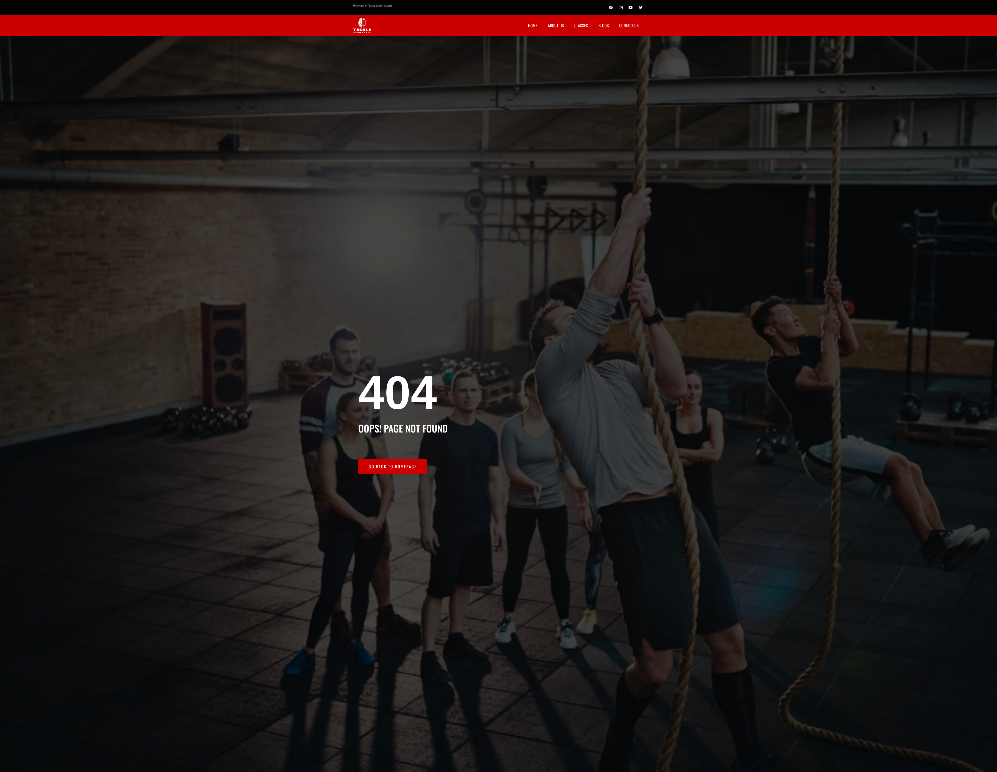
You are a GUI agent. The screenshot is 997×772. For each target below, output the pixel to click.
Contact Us (629, 25)
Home (532, 25)
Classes (581, 25)
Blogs (603, 25)
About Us (556, 25)
